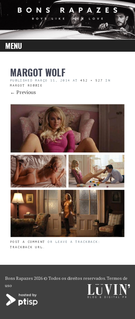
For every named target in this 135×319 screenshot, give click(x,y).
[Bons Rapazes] (67, 18)
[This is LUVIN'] (109, 296)
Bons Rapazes (19, 278)
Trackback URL (26, 247)
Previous (23, 92)
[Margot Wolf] (67, 236)
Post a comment (27, 241)
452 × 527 (91, 80)
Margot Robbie (26, 85)
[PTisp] (22, 305)
